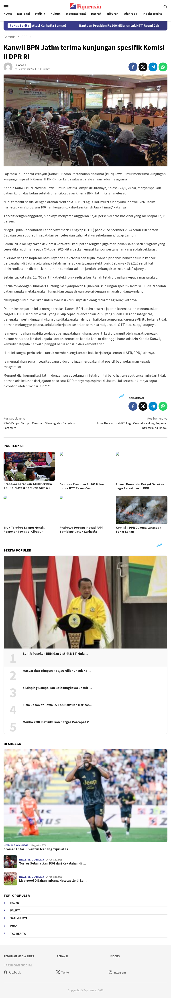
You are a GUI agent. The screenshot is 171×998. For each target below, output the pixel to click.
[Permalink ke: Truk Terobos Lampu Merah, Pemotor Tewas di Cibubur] (29, 510)
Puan (14, 926)
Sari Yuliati (18, 918)
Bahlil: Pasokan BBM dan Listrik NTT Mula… (55, 654)
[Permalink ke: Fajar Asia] (8, 67)
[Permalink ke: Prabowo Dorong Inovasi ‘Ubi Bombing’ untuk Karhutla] (85, 510)
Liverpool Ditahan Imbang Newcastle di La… (53, 881)
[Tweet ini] (142, 67)
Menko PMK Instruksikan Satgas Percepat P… (57, 722)
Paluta (15, 910)
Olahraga (22, 845)
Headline (9, 845)
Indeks (115, 956)
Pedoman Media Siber (19, 956)
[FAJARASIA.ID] (85, 6)
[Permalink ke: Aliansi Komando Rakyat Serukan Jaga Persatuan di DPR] (141, 466)
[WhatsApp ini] (163, 67)
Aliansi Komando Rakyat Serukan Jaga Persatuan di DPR (140, 486)
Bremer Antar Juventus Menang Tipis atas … (38, 849)
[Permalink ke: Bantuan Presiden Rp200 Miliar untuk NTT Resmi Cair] (85, 466)
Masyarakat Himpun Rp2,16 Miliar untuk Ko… (57, 671)
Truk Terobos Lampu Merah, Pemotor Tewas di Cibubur (24, 529)
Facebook (15, 972)
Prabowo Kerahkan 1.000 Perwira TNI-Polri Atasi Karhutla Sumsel (28, 486)
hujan (14, 903)
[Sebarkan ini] (132, 67)
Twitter (65, 972)
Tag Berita (18, 933)
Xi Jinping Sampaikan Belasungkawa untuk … (57, 688)
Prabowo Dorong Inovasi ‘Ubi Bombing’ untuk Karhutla (81, 529)
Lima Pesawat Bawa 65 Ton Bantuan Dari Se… (57, 705)
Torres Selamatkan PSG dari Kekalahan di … (52, 863)
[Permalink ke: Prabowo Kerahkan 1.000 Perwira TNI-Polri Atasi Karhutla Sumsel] (29, 466)
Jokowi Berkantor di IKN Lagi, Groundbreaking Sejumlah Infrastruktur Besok (130, 423)
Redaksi (62, 956)
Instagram (120, 972)
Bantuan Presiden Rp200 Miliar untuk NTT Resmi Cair (97, 26)
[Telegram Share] (153, 67)
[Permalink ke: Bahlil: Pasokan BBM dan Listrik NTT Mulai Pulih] (85, 602)
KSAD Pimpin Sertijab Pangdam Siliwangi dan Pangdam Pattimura (39, 423)
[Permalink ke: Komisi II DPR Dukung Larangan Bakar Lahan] (141, 510)
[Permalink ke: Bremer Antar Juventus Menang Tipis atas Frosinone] (85, 795)
